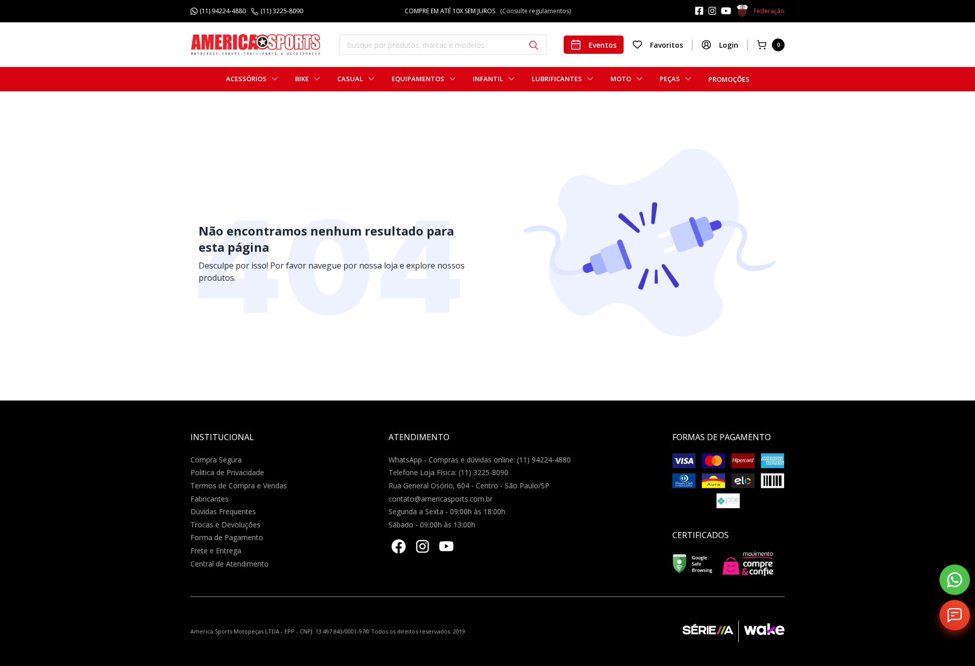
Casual (350, 79)
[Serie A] (710, 631)
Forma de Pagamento (226, 537)
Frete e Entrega (215, 550)
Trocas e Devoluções (225, 524)
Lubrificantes (557, 79)
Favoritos (666, 45)
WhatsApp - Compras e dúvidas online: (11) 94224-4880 (479, 459)
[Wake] (761, 631)
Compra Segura (216, 459)
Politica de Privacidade (227, 472)
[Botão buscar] (533, 45)
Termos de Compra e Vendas (238, 485)
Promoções (729, 79)
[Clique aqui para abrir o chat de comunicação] (954, 615)
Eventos (602, 45)
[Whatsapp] (954, 579)
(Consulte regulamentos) (535, 11)
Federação (769, 11)
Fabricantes (209, 499)
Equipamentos (418, 79)
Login (728, 45)
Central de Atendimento (229, 564)
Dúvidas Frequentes (223, 511)
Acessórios (246, 79)
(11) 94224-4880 (223, 11)
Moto (620, 79)
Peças (670, 79)
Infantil (488, 79)
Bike (302, 79)
